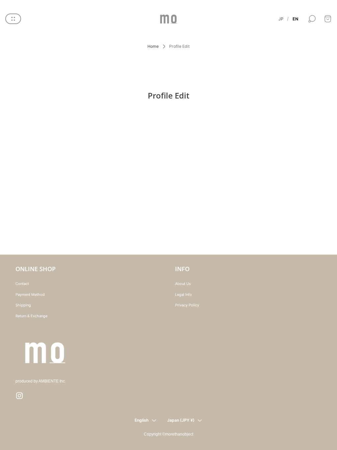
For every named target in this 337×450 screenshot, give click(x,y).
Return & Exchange (31, 316)
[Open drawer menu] (13, 19)
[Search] (312, 19)
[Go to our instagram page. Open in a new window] (19, 396)
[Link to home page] (45, 353)
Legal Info (183, 294)
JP (280, 18)
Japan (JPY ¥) (180, 420)
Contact (22, 283)
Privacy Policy (187, 305)
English (142, 420)
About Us (183, 283)
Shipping (23, 305)
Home (153, 46)
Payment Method (30, 294)
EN (295, 18)
